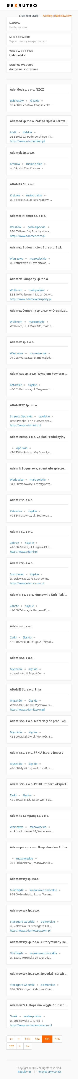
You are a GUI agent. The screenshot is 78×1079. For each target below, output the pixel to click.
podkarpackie (37, 227)
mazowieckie (37, 258)
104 (37, 1039)
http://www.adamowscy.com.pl (30, 930)
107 (11, 1046)
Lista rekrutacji (28, 16)
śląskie (32, 385)
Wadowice (16, 479)
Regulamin (24, 1071)
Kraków (15, 164)
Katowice (16, 385)
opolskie (44, 416)
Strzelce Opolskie (21, 416)
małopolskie (34, 164)
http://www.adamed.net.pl (27, 141)
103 (27, 1039)
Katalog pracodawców (57, 16)
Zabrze (14, 543)
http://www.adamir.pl (24, 552)
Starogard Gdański (22, 922)
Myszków (16, 669)
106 (57, 1039)
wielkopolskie (32, 1016)
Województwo (21, 50)
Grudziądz (16, 890)
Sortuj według (21, 64)
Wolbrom (16, 290)
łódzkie (34, 101)
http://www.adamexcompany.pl (31, 299)
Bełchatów (17, 101)
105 (47, 1039)
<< (10, 1039)
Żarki (13, 637)
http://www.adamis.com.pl (27, 709)
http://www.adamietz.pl (25, 425)
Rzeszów (15, 227)
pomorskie (48, 922)
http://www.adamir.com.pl (27, 583)
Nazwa (14, 23)
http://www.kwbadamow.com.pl (31, 1025)
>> (27, 1046)
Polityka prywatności (50, 1071)
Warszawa (16, 258)
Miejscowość (19, 37)
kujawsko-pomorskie (43, 890)
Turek (13, 1016)
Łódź (13, 132)
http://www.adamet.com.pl (27, 236)
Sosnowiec (17, 574)
